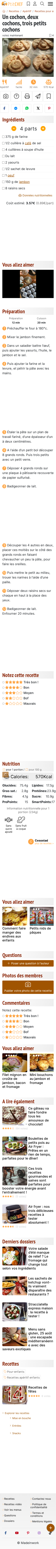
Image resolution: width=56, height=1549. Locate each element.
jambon (24, 182)
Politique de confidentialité (38, 1506)
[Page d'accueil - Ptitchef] (3, 11)
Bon (26, 687)
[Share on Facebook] (4, 108)
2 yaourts (12, 162)
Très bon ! (30, 682)
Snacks (16, 1433)
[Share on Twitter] (38, 108)
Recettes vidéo (13, 1504)
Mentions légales (42, 1521)
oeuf (11, 175)
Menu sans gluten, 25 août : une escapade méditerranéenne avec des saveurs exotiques (27, 1339)
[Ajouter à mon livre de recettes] (48, 96)
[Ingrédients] (5, 774)
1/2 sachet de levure (20, 169)
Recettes (9, 1498)
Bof (25, 698)
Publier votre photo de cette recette (28, 990)
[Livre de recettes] (28, 3)
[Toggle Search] (42, 3)
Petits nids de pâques (40, 930)
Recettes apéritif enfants (23, 1377)
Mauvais (29, 703)
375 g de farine (16, 137)
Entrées (16, 1425)
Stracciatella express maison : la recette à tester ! (40, 1310)
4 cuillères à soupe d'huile (24, 149)
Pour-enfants (15, 1371)
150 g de (17, 182)
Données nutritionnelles (37, 195)
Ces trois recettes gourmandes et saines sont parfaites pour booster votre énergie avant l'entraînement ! (27, 1180)
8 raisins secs (15, 188)
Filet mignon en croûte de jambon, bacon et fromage (14, 1081)
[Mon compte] (35, 3)
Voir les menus (12, 1509)
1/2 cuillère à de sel (23, 143)
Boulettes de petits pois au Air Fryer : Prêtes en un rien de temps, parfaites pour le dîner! (26, 1148)
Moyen (28, 693)
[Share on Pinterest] (49, 108)
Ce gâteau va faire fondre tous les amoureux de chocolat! (38, 1116)
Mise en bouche (21, 1418)
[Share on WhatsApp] (26, 108)
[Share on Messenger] (15, 108)
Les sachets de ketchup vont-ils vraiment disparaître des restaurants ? (40, 1286)
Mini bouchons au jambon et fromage (41, 1079)
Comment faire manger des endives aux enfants (14, 934)
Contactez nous (41, 1498)
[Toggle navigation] (50, 4)
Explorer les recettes (17, 1413)
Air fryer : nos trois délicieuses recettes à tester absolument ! (40, 1214)
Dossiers (9, 1520)
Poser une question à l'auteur (29, 963)
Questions (10, 1515)
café (28, 143)
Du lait (10, 156)
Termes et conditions (37, 1514)
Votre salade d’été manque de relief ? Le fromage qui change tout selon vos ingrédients (25, 1258)
